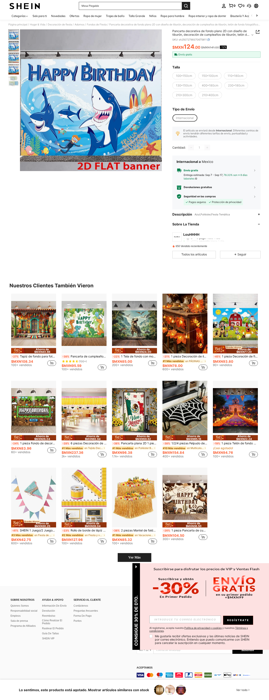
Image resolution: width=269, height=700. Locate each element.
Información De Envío (54, 605)
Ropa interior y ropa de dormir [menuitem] (207, 16)
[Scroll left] (251, 16)
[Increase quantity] (207, 147)
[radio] (184, 75)
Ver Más (134, 557)
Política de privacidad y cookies (203, 627)
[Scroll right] (256, 16)
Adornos (79, 24)
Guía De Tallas (50, 633)
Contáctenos (81, 605)
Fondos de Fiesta (97, 24)
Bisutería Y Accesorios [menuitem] (244, 16)
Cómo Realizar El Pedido (52, 622)
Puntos (78, 620)
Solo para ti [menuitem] (40, 16)
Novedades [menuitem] (58, 16)
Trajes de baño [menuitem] (115, 16)
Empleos (16, 615)
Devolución (48, 610)
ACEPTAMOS (145, 667)
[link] (232, 5)
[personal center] (223, 5)
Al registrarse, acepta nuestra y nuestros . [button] (198, 629)
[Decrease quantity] (191, 147)
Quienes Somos (20, 605)
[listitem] (33, 334)
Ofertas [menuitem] (74, 16)
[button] (249, 5)
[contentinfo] (200, 675)
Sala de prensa (19, 620)
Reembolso (48, 615)
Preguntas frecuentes (86, 610)
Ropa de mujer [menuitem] (92, 16)
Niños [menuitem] (152, 16)
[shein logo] (24, 6)
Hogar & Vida (37, 24)
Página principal (17, 24)
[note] (33, 350)
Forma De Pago (83, 615)
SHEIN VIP (48, 638)
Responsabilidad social (24, 610)
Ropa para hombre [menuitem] (172, 16)
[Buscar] (186, 6)
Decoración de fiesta (60, 24)
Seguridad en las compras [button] (200, 196)
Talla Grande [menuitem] (137, 16)
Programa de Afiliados (23, 625)
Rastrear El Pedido (53, 628)
